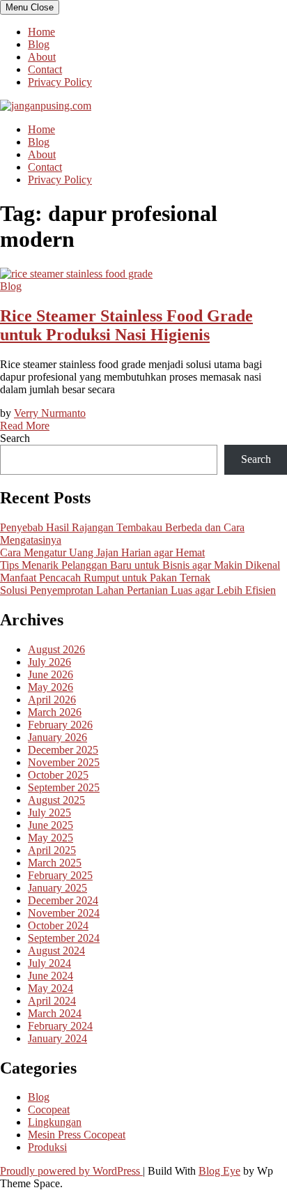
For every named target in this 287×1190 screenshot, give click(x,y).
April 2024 (52, 1001)
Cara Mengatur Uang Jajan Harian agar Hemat (102, 552)
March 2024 (55, 1013)
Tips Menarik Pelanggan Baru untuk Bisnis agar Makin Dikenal (140, 565)
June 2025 (50, 825)
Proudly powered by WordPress (71, 1171)
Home (41, 32)
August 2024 (56, 950)
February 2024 (60, 1026)
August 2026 (56, 649)
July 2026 (49, 662)
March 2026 (55, 712)
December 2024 (63, 900)
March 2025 (55, 863)
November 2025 (64, 762)
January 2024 (57, 1038)
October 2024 (58, 925)
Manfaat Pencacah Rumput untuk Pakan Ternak (105, 577)
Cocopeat (49, 1109)
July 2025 (49, 812)
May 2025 (50, 838)
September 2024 (64, 938)
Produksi (47, 1147)
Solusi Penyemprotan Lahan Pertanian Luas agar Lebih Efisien (138, 590)
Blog (38, 44)
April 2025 (52, 850)
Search (15, 438)
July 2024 (49, 963)
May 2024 (50, 988)
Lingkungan (55, 1122)
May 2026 (50, 687)
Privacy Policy (60, 82)
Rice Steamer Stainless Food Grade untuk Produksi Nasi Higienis (126, 325)
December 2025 (63, 750)
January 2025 (57, 888)
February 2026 (60, 725)
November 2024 (64, 913)
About (42, 57)
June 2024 (50, 976)
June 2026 (50, 674)
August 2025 (56, 800)
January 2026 (57, 737)
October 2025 (58, 775)
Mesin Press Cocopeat (76, 1135)
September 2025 (64, 787)
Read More (24, 426)
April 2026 (52, 699)
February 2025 (60, 875)
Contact (45, 69)
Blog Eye (219, 1171)
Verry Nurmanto (50, 413)
